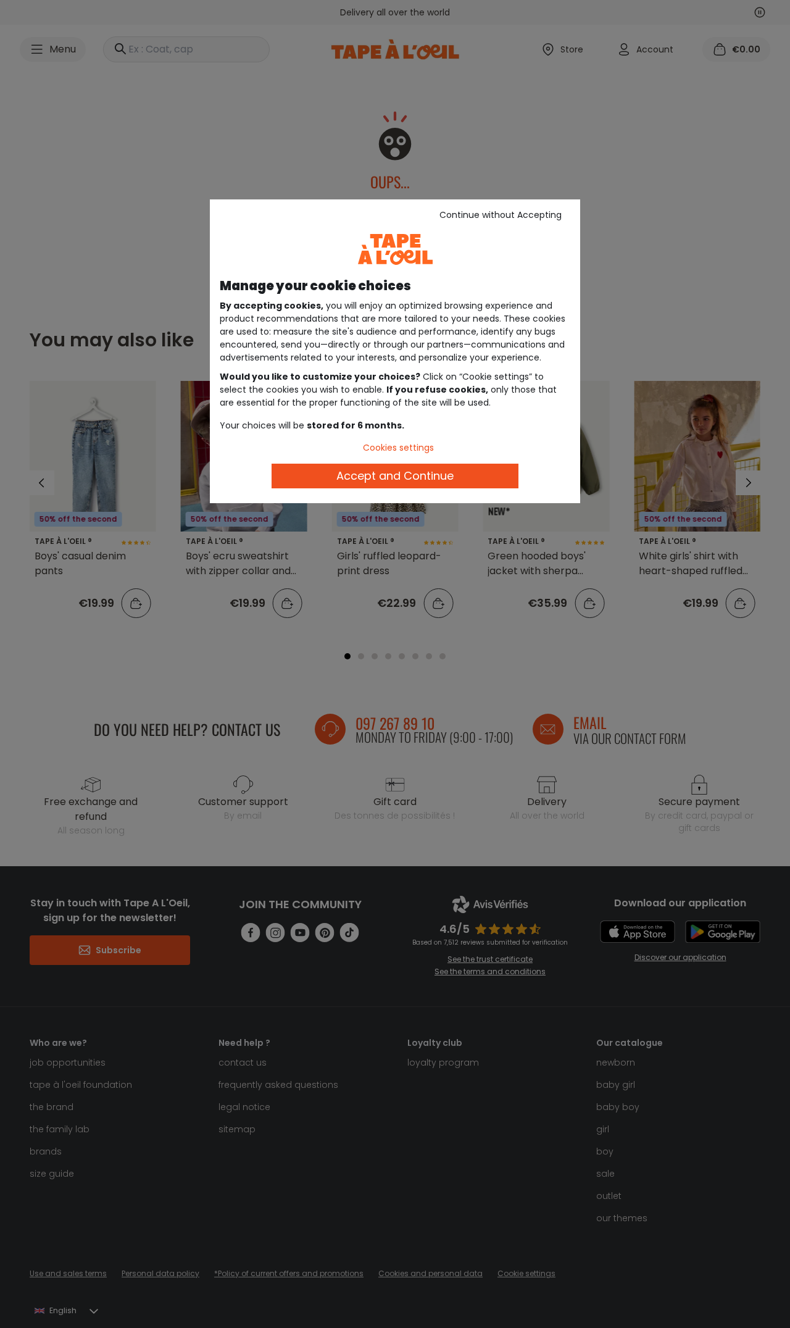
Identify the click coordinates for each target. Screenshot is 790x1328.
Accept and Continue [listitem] (395, 475)
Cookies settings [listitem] (398, 447)
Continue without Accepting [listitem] (500, 215)
